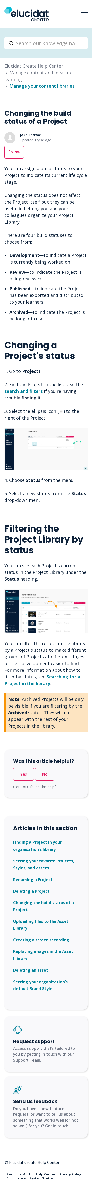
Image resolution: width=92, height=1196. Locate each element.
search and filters (23, 391)
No (45, 774)
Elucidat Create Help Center (33, 66)
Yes (23, 774)
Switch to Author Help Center (31, 1174)
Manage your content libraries (42, 86)
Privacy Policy (70, 1174)
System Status (41, 1178)
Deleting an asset (30, 970)
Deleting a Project (31, 891)
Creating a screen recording (41, 940)
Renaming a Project (33, 879)
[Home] (26, 14)
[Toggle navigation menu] (84, 14)
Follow (14, 152)
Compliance (16, 1178)
